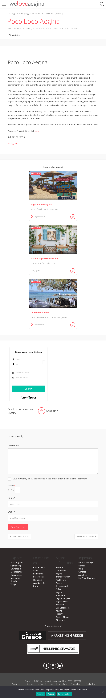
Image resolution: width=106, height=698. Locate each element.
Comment (13, 445)
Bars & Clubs (39, 567)
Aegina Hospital (63, 598)
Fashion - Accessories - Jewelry (47, 13)
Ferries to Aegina (86, 562)
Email (11, 511)
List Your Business (86, 578)
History (59, 613)
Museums (15, 578)
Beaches (14, 581)
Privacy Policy (76, 684)
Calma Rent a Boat (20, 536)
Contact (82, 571)
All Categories (16, 562)
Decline (50, 694)
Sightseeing (15, 565)
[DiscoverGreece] (32, 639)
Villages (14, 584)
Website (16, 35)
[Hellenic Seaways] (53, 652)
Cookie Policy (91, 684)
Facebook (46, 666)
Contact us (28, 684)
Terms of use (61, 684)
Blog (80, 568)
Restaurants (38, 576)
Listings (12, 13)
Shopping (24, 13)
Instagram (12, 143)
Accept (40, 694)
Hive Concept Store (85, 536)
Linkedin (59, 666)
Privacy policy (64, 694)
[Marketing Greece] (67, 639)
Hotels (81, 565)
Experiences (16, 574)
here (37, 130)
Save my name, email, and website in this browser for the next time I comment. (50, 478)
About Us (82, 574)
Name (11, 497)
